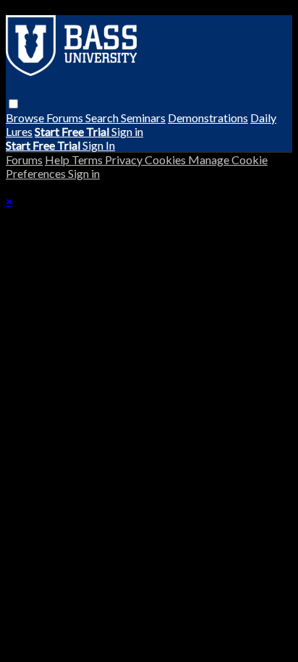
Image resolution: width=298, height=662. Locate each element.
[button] (13, 104)
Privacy (125, 159)
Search (103, 117)
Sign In (98, 145)
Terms (88, 159)
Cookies (166, 159)
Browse (26, 117)
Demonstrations (208, 117)
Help (58, 159)
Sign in (127, 131)
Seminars (143, 117)
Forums (65, 117)
